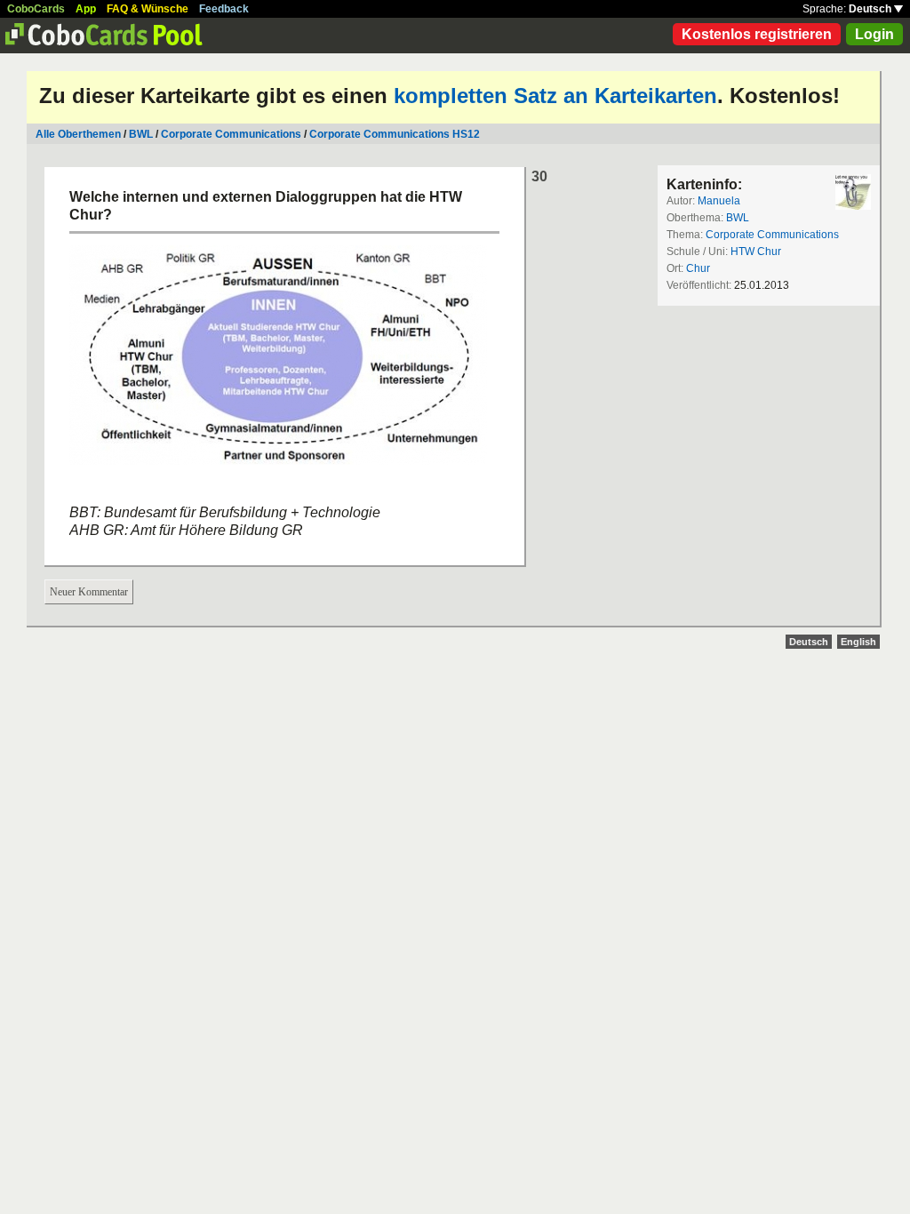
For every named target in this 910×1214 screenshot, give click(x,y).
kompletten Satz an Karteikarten (555, 96)
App (86, 9)
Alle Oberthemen (78, 134)
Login (874, 34)
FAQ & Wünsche (147, 9)
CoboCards (36, 9)
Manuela (719, 201)
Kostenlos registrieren (757, 34)
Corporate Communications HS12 (394, 134)
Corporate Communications (231, 134)
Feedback (224, 9)
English (858, 641)
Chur (698, 268)
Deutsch (871, 9)
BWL (141, 134)
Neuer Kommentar (89, 592)
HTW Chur (755, 251)
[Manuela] (853, 192)
